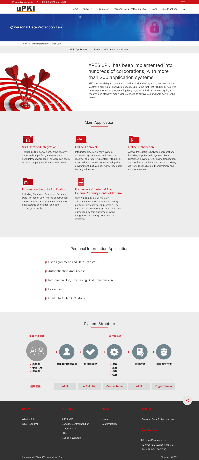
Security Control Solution (75, 423)
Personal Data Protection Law (157, 419)
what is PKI (28, 419)
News (154, 8)
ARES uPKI (67, 419)
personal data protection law (129, 8)
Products (103, 8)
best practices (110, 423)
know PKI (88, 8)
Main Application (79, 49)
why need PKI (30, 423)
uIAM (65, 433)
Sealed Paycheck (71, 437)
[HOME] (25, 9)
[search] (184, 9)
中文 (183, 2)
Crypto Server (69, 428)
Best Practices (169, 8)
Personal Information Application (111, 49)
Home (75, 8)
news (105, 419)
